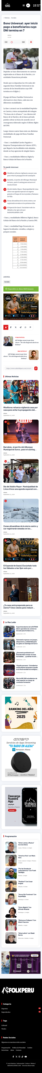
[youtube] (25, 1056)
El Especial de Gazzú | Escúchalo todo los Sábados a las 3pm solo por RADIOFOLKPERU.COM (21, 210)
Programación (5, 1048)
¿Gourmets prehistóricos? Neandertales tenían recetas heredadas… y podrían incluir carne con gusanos (26, 654)
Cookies (29, 1048)
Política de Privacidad (18, 1048)
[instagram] (19, 1056)
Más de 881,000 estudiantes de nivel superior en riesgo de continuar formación (26, 680)
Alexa (12, 1050)
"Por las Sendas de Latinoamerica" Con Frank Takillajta (27, 870)
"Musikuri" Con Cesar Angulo (25, 882)
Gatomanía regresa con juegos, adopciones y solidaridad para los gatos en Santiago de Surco (27, 641)
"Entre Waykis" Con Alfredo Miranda (24, 908)
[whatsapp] (25, 327)
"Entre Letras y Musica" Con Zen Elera (26, 844)
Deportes (21, 1009)
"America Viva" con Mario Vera (26, 856)
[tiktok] (22, 1056)
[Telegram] (20, 327)
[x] (15, 327)
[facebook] (10, 327)
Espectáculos (21, 1012)
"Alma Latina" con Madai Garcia (26, 934)
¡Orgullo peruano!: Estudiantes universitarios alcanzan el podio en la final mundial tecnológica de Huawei (27, 667)
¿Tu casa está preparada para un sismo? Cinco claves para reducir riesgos (18, 606)
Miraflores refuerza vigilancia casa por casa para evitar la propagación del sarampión (22, 174)
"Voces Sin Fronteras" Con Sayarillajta (27, 895)
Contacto (18, 1050)
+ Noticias (6, 18)
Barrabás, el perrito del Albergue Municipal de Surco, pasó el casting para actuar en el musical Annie (22, 182)
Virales (3, 1029)
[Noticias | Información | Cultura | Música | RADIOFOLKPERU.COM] (5, 6)
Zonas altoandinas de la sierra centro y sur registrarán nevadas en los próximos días (21, 202)
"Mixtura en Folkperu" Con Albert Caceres (27, 921)
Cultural (4, 1025)
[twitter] (16, 1056)
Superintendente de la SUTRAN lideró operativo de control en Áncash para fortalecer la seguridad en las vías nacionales (27, 629)
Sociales (13, 18)
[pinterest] (30, 327)
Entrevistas (4, 1050)
